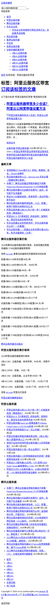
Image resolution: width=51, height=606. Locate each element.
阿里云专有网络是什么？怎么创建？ (24, 430)
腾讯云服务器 (13, 23)
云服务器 (11, 148)
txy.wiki (9, 254)
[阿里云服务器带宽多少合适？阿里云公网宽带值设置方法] (28, 118)
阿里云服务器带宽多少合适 (20, 158)
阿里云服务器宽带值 (38, 155)
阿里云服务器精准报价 (12, 398)
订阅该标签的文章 (18, 89)
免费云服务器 (13, 46)
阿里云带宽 (30, 151)
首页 (9, 17)
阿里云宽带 (19, 151)
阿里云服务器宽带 (19, 155)
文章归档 (11, 582)
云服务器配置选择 (15, 50)
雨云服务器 (12, 36)
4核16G (10, 573)
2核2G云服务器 (19, 53)
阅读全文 (11, 143)
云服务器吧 (6, 3)
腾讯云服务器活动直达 (12, 344)
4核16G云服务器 (20, 63)
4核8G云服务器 (19, 60)
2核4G (10, 566)
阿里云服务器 (13, 20)
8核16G (10, 576)
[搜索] (28, 8)
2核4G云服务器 (19, 56)
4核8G (10, 569)
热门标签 (11, 586)
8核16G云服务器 (20, 66)
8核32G (10, 579)
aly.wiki (9, 392)
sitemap (42, 591)
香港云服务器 (13, 40)
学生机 (10, 43)
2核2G (10, 563)
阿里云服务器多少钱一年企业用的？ (24, 449)
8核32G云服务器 (20, 69)
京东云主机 (12, 27)
